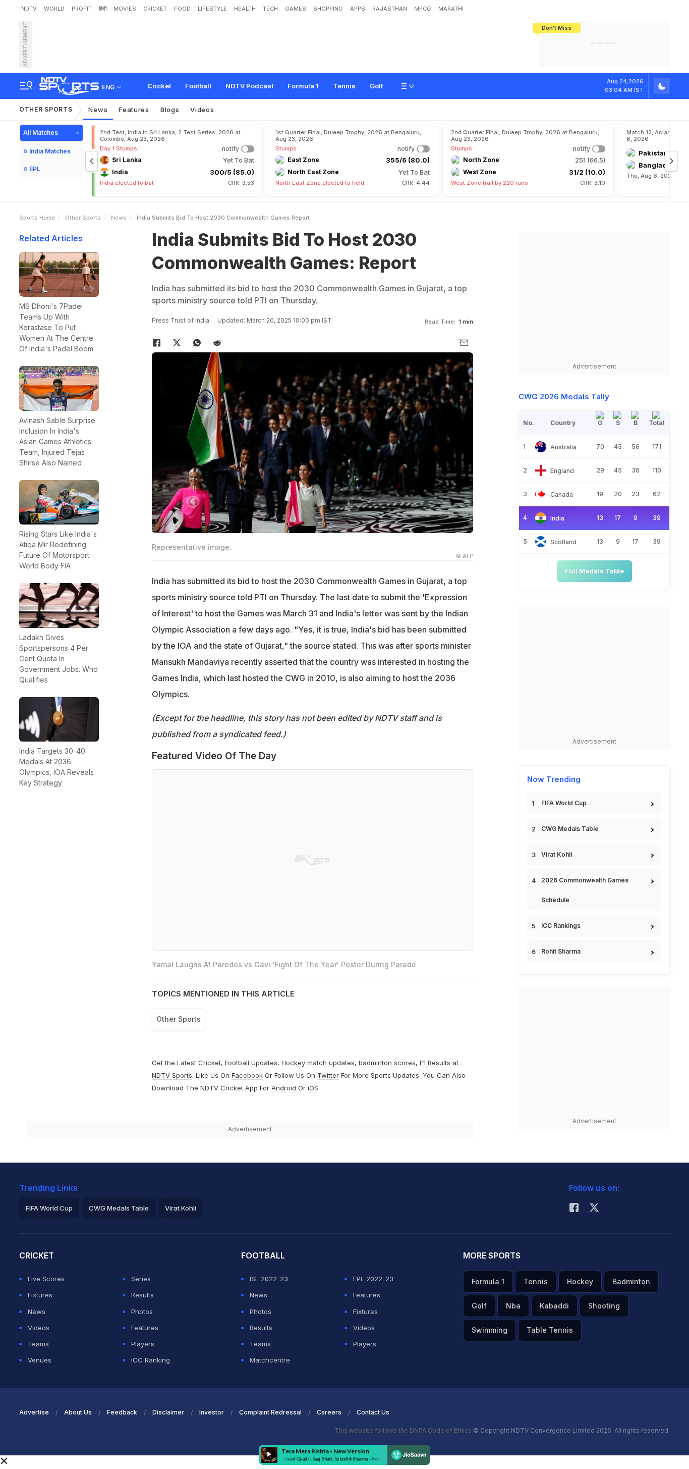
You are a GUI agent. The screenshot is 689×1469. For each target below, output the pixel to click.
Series (141, 1279)
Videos (202, 110)
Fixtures (40, 1295)
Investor (211, 1412)
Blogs (170, 110)
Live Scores (46, 1279)
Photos (142, 1311)
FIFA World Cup (564, 803)
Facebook (247, 1075)
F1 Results (436, 1063)
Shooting (604, 1305)
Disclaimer (168, 1412)
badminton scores (387, 1063)
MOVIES (124, 8)
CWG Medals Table (570, 828)
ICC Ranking (150, 1360)
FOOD (182, 8)
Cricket (159, 86)
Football (198, 86)
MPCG (422, 8)
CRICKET (155, 8)
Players (142, 1344)
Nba (513, 1305)
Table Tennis (550, 1330)
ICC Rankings (561, 925)
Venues (39, 1360)
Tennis (344, 86)
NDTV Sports (172, 1075)
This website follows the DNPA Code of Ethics (403, 1430)
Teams (38, 1344)
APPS (357, 8)
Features (134, 110)
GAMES (295, 8)
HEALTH (245, 8)
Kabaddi (554, 1305)
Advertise (34, 1412)
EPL (34, 169)
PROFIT (82, 8)
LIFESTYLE (212, 8)
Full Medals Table (594, 571)
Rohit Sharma (561, 951)
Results (142, 1295)
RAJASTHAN (389, 8)
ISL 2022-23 (269, 1279)
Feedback (122, 1412)
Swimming (489, 1330)
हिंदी (102, 8)
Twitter (328, 1075)
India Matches (50, 151)
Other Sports (45, 109)
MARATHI (451, 8)
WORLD (54, 8)
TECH (270, 8)
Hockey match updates (318, 1063)
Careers (329, 1412)
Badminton (631, 1281)
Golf (376, 86)
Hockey (580, 1281)
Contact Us (373, 1412)
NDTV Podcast (249, 86)
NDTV (29, 8)
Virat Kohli (556, 854)
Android (283, 1088)
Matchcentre (270, 1360)
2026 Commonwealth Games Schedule (584, 890)
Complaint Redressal (270, 1412)
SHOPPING (328, 8)
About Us (78, 1412)
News (97, 110)
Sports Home (37, 217)
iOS (313, 1088)
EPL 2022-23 (373, 1279)
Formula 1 (303, 86)
